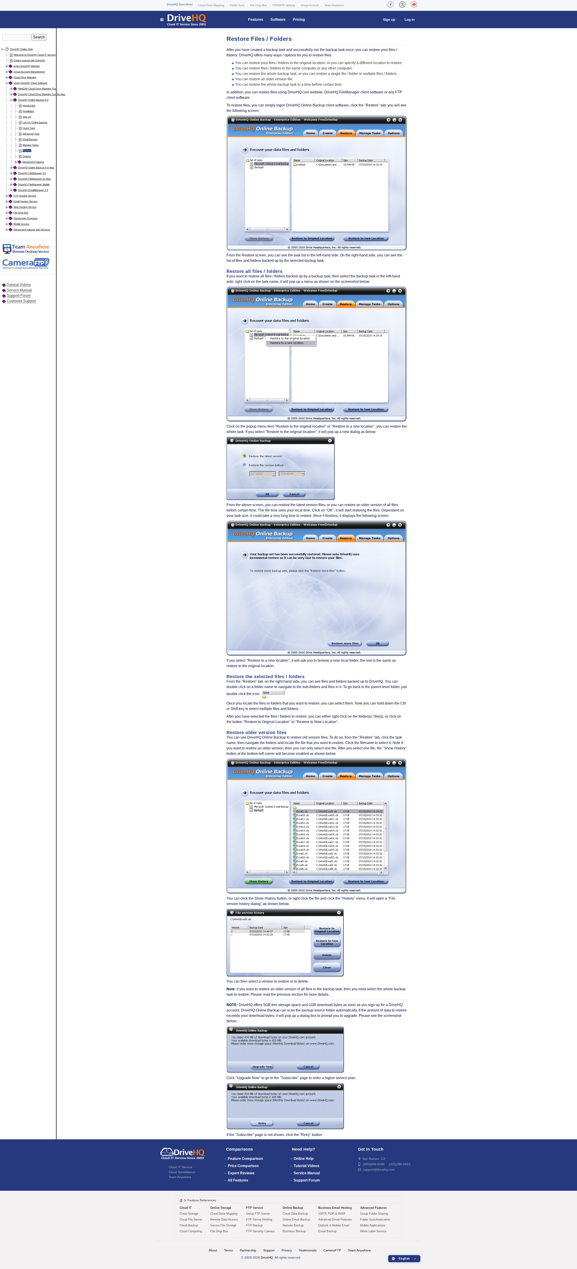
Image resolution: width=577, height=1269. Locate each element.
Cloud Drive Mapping (211, 5)
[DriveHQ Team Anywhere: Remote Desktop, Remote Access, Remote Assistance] (25, 250)
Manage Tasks (31, 145)
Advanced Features (33, 162)
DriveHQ (267, 1257)
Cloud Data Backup (295, 1213)
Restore (27, 150)
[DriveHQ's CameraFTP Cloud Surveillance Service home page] (25, 264)
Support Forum (19, 295)
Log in (409, 19)
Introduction (29, 105)
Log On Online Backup (35, 122)
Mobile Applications (372, 1225)
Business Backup (294, 1231)
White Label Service (373, 1231)
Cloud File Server (191, 1219)
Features (255, 19)
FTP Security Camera (260, 1231)
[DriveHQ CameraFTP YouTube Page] (414, 4)
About (213, 1250)
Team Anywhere (334, 5)
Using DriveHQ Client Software (30, 83)
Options (27, 156)
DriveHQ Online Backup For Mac (36, 167)
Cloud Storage (189, 1213)
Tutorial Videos (19, 285)
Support (269, 1250)
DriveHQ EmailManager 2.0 (33, 190)
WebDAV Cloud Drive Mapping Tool (37, 88)
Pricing (299, 19)
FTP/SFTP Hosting (283, 5)
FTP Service (254, 1207)
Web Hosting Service (25, 207)
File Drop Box (258, 5)
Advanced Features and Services (32, 229)
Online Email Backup (296, 1219)
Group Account (310, 5)
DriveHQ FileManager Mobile (34, 184)
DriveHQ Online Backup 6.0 (33, 100)
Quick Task (29, 128)
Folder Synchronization (375, 1219)
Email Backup (30, 139)
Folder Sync (237, 5)
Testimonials (307, 1250)
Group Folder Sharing (374, 1213)
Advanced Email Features (335, 1219)
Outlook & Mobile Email (333, 1225)
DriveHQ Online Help (21, 49)
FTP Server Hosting (259, 1219)
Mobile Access (21, 224)
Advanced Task (31, 133)
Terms (228, 1250)
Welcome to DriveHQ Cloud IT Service (35, 54)
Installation (28, 111)
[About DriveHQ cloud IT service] (182, 1155)
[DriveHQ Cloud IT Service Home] (184, 19)
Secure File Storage (223, 1225)
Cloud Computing (191, 1231)
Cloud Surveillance (182, 1172)
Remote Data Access (224, 1219)
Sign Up (27, 116)
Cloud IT (186, 1207)
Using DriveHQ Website (27, 66)
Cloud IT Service (180, 1167)
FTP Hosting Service (25, 195)
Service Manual (19, 290)
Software (278, 19)
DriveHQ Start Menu (179, 4)
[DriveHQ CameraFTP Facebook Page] (390, 4)
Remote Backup (293, 1225)
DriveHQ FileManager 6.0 (32, 173)
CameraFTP (332, 1250)
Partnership (248, 1250)
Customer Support (21, 301)
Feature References (202, 1200)
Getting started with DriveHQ (29, 60)
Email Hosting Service (25, 201)
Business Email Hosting (335, 1207)
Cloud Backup (189, 1225)
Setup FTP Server (258, 1213)
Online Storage (220, 1207)
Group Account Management (29, 71)
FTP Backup (254, 1225)
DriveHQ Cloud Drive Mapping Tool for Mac (41, 94)
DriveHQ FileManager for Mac (34, 178)
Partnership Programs (26, 218)
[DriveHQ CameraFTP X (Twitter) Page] (402, 4)
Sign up (389, 19)
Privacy (287, 1250)
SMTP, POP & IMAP (332, 1213)
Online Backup (293, 1207)
